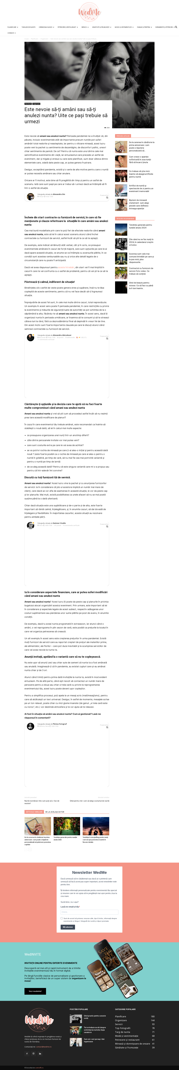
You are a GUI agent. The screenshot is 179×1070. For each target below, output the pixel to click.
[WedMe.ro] (89, 12)
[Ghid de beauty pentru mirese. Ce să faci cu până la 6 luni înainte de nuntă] (121, 287)
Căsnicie (11, 33)
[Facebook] (26, 1053)
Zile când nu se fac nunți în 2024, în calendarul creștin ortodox (141, 242)
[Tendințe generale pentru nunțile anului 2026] (67, 826)
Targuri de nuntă (28, 27)
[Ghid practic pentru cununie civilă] (76, 1019)
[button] (176, 27)
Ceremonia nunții (45, 27)
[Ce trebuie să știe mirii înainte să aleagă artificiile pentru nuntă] (121, 176)
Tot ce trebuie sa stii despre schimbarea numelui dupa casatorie (95, 1030)
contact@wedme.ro (44, 1047)
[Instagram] (33, 1053)
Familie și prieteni (143, 27)
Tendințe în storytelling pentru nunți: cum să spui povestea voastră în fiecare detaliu (95, 839)
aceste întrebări (66, 267)
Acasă (26, 39)
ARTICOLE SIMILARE (34, 812)
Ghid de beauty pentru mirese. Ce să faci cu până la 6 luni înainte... (141, 286)
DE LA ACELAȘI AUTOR (54, 812)
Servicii (84, 27)
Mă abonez (68, 927)
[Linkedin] (40, 1053)
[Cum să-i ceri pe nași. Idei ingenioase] (76, 1042)
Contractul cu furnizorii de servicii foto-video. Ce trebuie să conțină (141, 271)
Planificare (12, 27)
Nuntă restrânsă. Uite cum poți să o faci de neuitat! (41, 802)
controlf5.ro (39, 1068)
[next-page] (29, 849)
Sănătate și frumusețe (100, 27)
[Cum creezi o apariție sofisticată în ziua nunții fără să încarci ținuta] (121, 161)
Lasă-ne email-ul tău (70, 907)
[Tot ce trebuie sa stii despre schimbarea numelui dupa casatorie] (76, 1030)
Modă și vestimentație (123, 27)
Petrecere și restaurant (67, 27)
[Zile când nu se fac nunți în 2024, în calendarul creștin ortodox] (121, 244)
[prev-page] (26, 849)
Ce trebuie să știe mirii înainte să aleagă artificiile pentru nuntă (141, 174)
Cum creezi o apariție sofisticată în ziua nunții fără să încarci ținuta (140, 160)
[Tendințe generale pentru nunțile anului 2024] (121, 230)
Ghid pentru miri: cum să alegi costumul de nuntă (89, 801)
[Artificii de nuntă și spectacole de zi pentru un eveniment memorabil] (121, 190)
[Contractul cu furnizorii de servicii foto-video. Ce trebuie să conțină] (121, 273)
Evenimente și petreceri (164, 27)
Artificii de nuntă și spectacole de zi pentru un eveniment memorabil (141, 188)
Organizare (44, 39)
